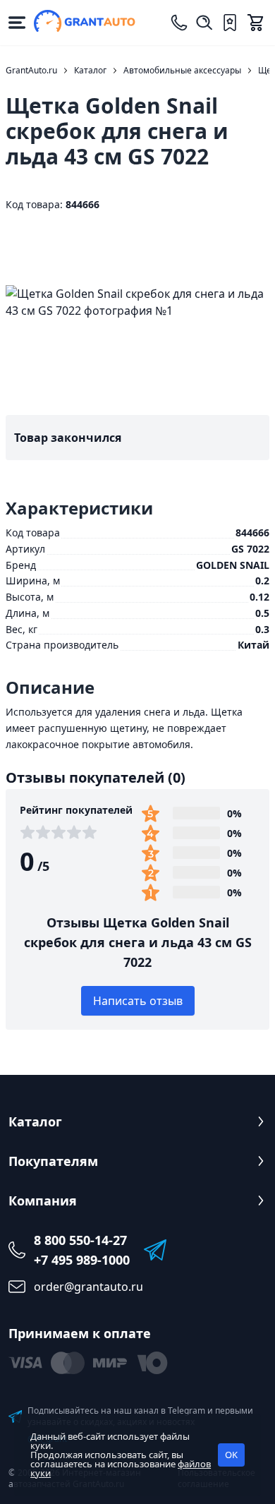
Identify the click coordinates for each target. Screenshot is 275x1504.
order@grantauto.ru (88, 1286)
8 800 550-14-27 (80, 1240)
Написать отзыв (138, 1001)
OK (231, 1454)
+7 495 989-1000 (82, 1259)
